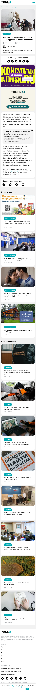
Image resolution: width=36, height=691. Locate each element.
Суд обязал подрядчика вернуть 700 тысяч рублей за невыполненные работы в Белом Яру (17, 372)
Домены (3, 656)
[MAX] (27, 61)
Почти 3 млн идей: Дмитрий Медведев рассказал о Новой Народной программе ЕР (17, 259)
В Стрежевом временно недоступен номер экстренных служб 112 (17, 618)
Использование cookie (8, 674)
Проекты (4, 653)
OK (27, 689)
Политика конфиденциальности (11, 671)
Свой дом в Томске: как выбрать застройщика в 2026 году (18, 331)
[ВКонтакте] (8, 61)
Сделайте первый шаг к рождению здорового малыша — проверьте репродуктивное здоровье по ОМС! (18, 295)
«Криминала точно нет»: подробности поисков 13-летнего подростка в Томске (16, 443)
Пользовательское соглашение (11, 668)
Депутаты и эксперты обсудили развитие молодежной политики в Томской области (17, 548)
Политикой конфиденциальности (22, 687)
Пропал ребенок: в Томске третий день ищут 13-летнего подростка (17, 478)
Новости (9, 7)
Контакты (4, 650)
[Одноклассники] (20, 61)
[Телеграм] (16, 61)
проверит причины (16, 171)
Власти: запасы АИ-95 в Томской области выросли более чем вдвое (16, 408)
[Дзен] (23, 61)
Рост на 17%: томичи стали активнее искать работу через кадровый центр (17, 513)
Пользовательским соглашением (15, 689)
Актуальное (17, 7)
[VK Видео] (12, 61)
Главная (3, 7)
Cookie (11, 685)
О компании (5, 659)
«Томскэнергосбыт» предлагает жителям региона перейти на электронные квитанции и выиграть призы (17, 223)
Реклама (4, 662)
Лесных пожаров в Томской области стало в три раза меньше (17, 583)
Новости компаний (10, 218)
